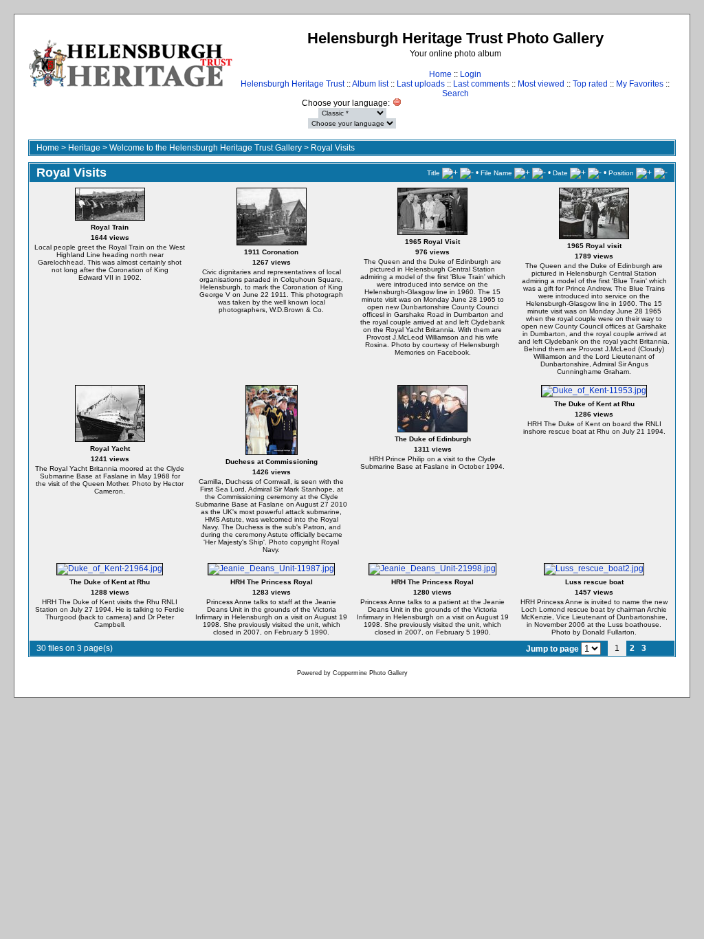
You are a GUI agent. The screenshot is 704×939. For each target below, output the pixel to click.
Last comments (481, 84)
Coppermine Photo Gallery (370, 673)
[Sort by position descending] (661, 172)
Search (455, 93)
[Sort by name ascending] (522, 172)
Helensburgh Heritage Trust (292, 84)
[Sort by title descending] (467, 172)
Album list (370, 84)
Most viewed (541, 84)
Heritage (84, 148)
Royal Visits (333, 148)
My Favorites (639, 84)
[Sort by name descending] (539, 172)
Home (440, 74)
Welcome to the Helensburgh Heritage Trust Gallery (205, 148)
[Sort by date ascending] (578, 172)
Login (470, 74)
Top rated (590, 84)
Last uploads (421, 84)
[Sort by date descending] (595, 172)
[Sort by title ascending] (450, 172)
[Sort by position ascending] (644, 172)
